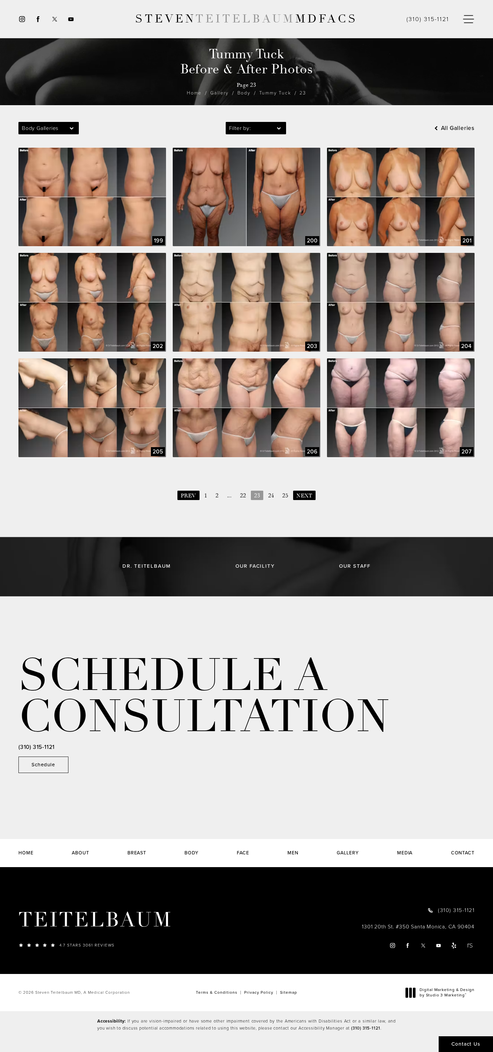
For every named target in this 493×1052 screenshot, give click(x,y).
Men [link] (292, 853)
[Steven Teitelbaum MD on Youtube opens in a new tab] (71, 19)
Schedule (43, 764)
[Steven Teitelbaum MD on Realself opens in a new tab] (470, 946)
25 (285, 495)
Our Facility (255, 566)
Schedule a (204, 696)
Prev (188, 495)
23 (302, 92)
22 (243, 495)
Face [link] (243, 853)
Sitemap (288, 992)
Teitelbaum (95, 920)
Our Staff (355, 566)
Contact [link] (463, 853)
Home (194, 92)
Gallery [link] (348, 853)
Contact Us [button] (465, 1044)
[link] (428, 19)
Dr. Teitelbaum (146, 566)
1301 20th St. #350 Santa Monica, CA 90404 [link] (418, 926)
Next (304, 495)
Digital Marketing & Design (447, 992)
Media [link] (405, 853)
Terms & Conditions (216, 992)
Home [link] (26, 853)
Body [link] (191, 853)
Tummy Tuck (275, 92)
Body (244, 92)
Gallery (219, 92)
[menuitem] (22, 19)
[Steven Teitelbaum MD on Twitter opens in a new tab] (54, 19)
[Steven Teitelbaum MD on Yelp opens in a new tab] (454, 946)
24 (271, 495)
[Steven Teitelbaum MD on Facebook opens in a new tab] (38, 19)
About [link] (80, 853)
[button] (468, 19)
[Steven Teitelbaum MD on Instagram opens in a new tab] (22, 19)
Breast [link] (136, 853)
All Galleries (457, 128)
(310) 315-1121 (365, 1028)
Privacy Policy (258, 992)
